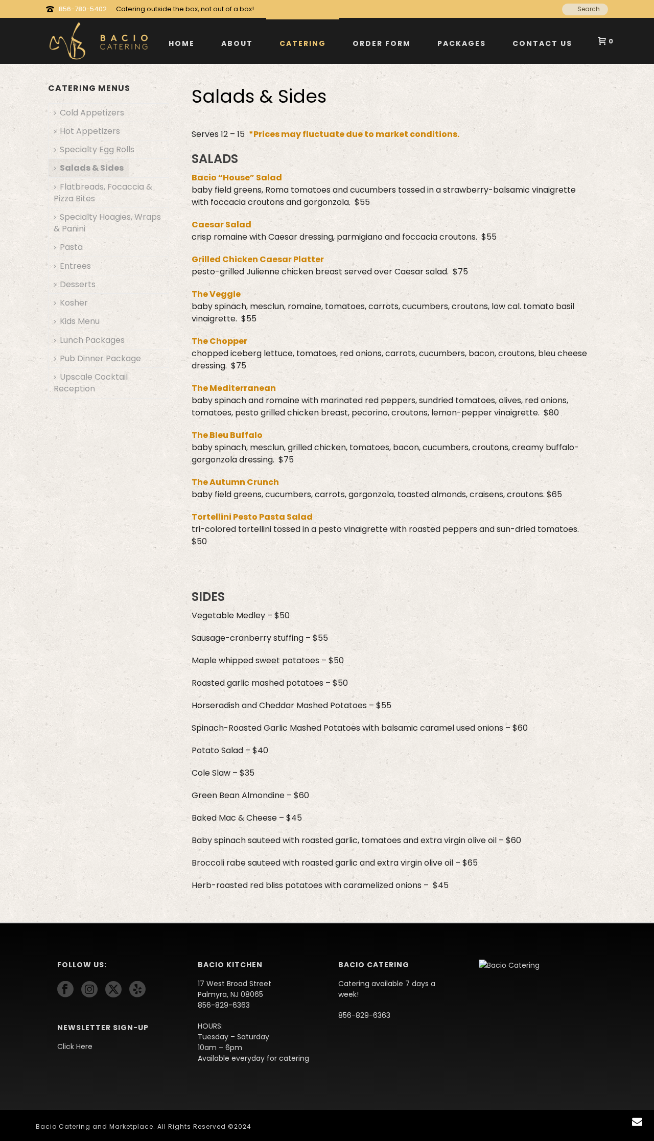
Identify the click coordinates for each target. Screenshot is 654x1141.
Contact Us (542, 43)
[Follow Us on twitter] (113, 989)
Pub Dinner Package (100, 358)
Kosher (74, 303)
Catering (302, 43)
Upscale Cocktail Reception (91, 382)
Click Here (74, 1046)
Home (182, 43)
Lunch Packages (92, 340)
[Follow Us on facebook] (65, 989)
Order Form (382, 43)
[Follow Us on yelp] (137, 989)
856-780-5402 (83, 9)
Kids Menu (80, 321)
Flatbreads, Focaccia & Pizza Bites (103, 192)
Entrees (75, 266)
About (237, 43)
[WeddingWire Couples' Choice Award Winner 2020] (509, 965)
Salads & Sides (92, 168)
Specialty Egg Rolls (97, 149)
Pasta (71, 247)
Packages (461, 43)
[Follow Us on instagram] (89, 989)
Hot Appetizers (90, 131)
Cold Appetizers (92, 113)
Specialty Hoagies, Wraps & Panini (107, 223)
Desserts (78, 284)
